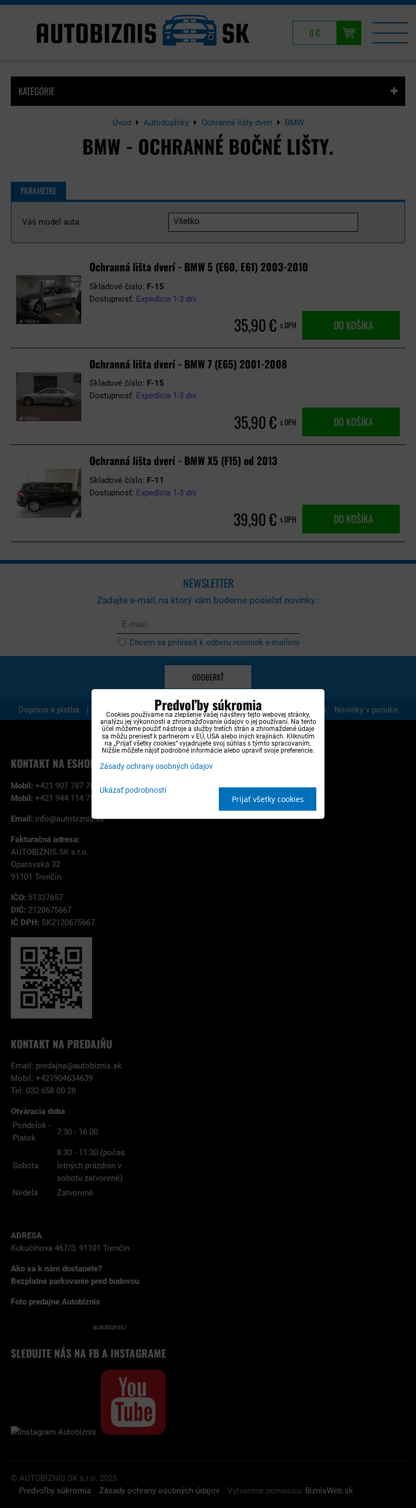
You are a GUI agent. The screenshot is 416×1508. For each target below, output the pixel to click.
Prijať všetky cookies (268, 799)
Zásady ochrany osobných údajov (156, 766)
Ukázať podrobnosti (133, 790)
